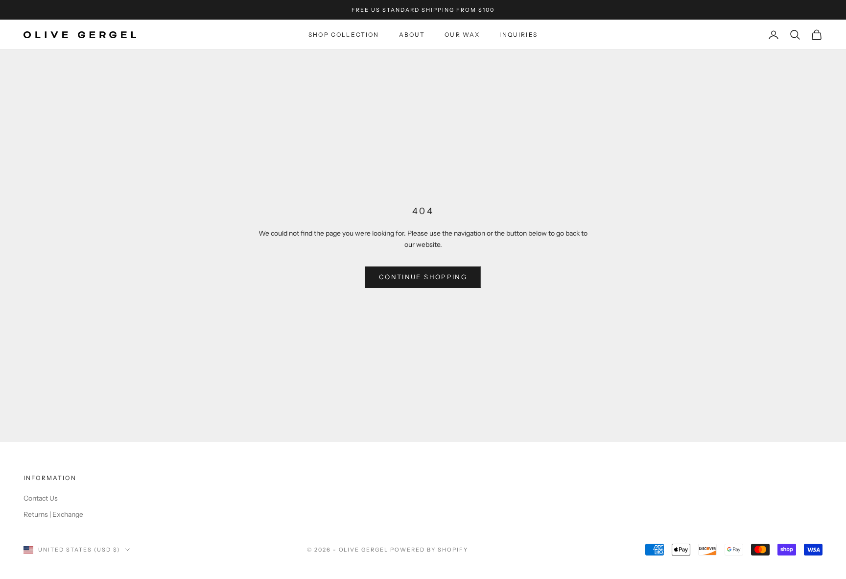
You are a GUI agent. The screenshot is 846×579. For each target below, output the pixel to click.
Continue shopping (423, 277)
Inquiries (518, 34)
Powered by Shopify (429, 549)
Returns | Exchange (53, 514)
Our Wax (462, 34)
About (412, 34)
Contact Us (41, 498)
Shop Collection (343, 34)
